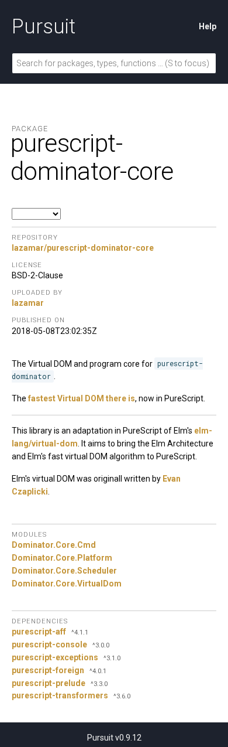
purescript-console (49, 644)
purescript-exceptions (55, 657)
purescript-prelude (48, 683)
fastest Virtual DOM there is (81, 398)
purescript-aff (39, 631)
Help (207, 26)
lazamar (28, 303)
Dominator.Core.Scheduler (64, 570)
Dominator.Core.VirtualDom (67, 583)
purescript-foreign (48, 670)
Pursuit (43, 26)
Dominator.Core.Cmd (54, 545)
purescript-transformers (60, 695)
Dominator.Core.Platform (62, 557)
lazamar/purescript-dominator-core (83, 248)
